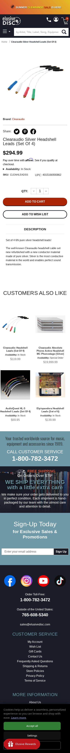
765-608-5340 (35, 614)
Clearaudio (18, 119)
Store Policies (35, 670)
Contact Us (35, 656)
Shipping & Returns (35, 666)
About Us (35, 702)
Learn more (18, 717)
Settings (32, 735)
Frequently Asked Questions (35, 661)
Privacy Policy (35, 675)
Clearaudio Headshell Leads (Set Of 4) (15, 349)
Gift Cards (35, 651)
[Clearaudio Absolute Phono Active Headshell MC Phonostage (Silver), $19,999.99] (50, 324)
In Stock (18, 169)
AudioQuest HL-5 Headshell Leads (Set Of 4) (15, 410)
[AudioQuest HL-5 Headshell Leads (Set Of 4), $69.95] (15, 384)
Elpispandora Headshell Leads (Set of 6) (50, 410)
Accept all (32, 726)
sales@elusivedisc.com (35, 624)
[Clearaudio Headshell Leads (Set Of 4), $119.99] (15, 324)
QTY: (24, 191)
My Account (35, 641)
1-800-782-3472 (35, 458)
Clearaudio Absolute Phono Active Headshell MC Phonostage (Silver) (50, 350)
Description (35, 229)
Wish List (35, 646)
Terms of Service (35, 680)
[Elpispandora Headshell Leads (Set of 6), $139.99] (50, 384)
